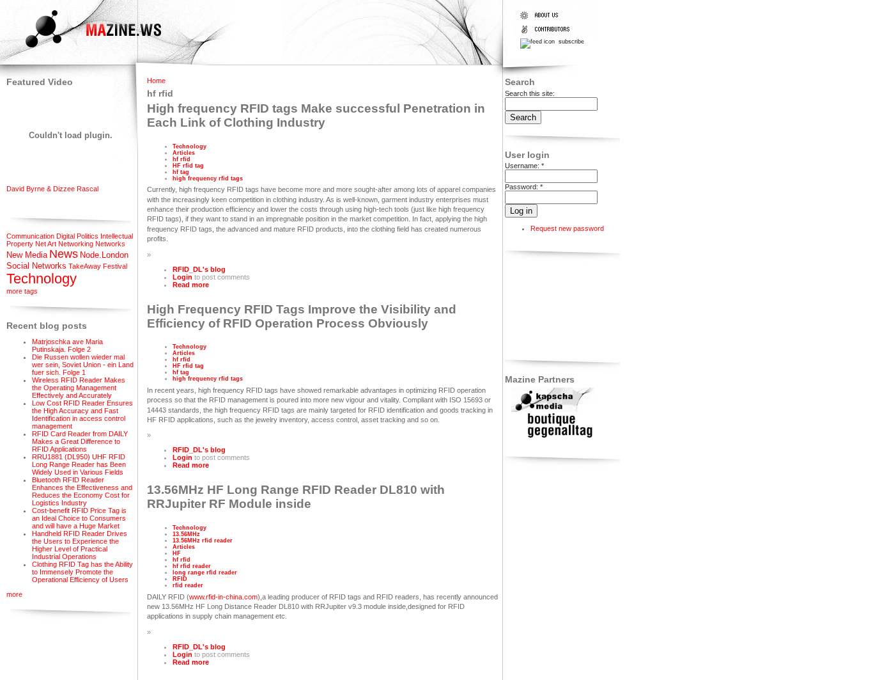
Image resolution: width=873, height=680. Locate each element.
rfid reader (188, 585)
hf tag (181, 172)
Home (156, 80)
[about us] (547, 19)
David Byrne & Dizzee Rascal (52, 189)
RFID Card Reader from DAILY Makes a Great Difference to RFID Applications (80, 441)
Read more (191, 285)
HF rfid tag (188, 165)
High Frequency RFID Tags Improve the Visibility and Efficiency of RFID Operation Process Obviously (301, 316)
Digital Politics (77, 236)
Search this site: (530, 93)
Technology (41, 279)
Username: (524, 166)
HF (177, 553)
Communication (30, 236)
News (63, 254)
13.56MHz (186, 534)
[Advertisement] (545, 307)
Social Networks (36, 266)
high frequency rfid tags (208, 178)
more (14, 594)
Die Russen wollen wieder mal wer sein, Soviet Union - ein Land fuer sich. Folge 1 (83, 364)
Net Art (45, 244)
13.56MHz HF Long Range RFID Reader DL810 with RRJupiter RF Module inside (296, 496)
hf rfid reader (192, 566)
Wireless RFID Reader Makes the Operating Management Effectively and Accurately (78, 387)
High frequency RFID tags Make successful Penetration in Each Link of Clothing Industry (316, 115)
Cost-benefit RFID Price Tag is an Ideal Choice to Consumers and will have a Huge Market (79, 518)
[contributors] (547, 33)
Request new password (567, 228)
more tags (22, 291)
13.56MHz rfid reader (203, 540)
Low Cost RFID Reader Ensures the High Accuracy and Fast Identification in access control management (82, 414)
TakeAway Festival (97, 266)
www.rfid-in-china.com (223, 597)
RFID (180, 579)
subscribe (570, 41)
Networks (110, 244)
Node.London (104, 255)
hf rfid (181, 159)
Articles (184, 153)
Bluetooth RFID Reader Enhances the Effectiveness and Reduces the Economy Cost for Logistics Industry (82, 491)
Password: (524, 187)
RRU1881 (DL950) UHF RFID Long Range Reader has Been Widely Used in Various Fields (79, 464)
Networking (75, 244)
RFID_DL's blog (199, 269)
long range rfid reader (205, 572)
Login (182, 277)
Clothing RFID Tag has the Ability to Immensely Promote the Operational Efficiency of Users (82, 571)
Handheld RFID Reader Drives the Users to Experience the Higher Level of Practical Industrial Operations (79, 545)
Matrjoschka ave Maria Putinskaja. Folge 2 (67, 345)
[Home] (82, 49)
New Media (26, 255)
